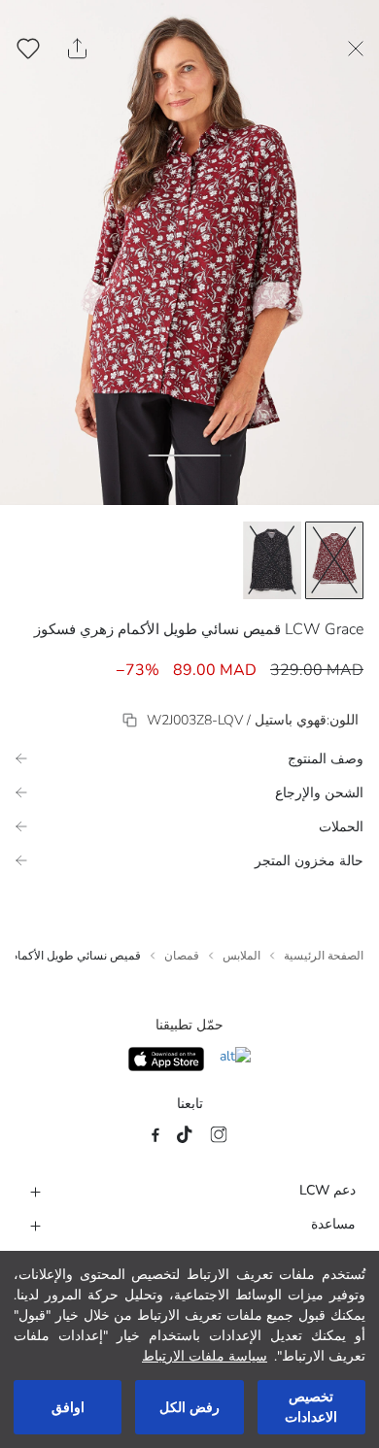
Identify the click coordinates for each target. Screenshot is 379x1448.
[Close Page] (355, 48)
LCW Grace (324, 629)
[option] (334, 560)
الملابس (241, 955)
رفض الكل (189, 1407)
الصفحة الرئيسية (323, 955)
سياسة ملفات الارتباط (204, 1356)
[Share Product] (77, 48)
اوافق (68, 1407)
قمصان (181, 955)
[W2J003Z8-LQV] (130, 720)
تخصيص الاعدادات (311, 1407)
